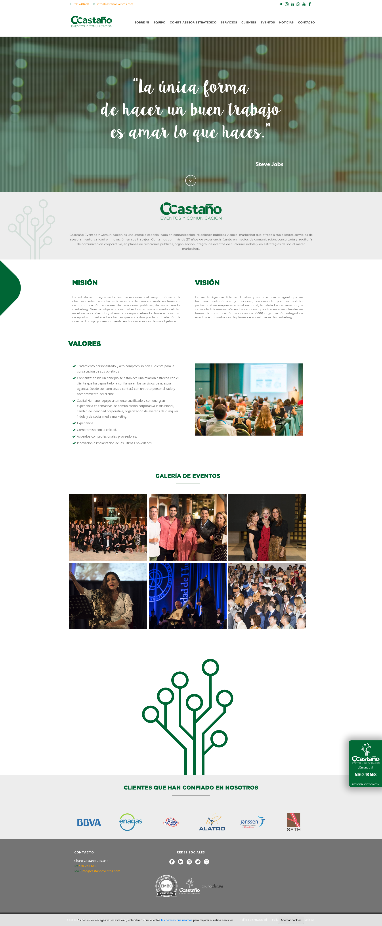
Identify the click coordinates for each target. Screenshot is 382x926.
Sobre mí (142, 22)
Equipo (159, 22)
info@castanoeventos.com (365, 784)
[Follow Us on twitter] (198, 862)
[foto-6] (188, 527)
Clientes (248, 22)
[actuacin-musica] (188, 596)
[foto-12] (267, 527)
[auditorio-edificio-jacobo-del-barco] (267, 596)
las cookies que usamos (176, 920)
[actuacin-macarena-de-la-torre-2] (108, 596)
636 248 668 (365, 775)
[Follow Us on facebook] (172, 862)
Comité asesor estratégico (193, 22)
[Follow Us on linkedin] (180, 862)
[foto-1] (108, 527)
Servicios (229, 22)
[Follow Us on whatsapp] (206, 862)
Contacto (306, 22)
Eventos (267, 22)
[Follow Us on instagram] (189, 862)
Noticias (286, 22)
